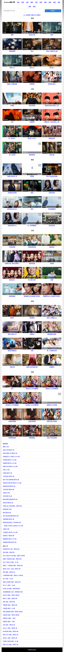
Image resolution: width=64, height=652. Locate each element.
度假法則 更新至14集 (8, 502)
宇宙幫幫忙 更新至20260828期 (10, 532)
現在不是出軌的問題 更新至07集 (10, 516)
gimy (24, 15)
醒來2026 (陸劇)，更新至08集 (10, 598)
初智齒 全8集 (6, 529)
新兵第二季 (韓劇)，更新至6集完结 (11, 588)
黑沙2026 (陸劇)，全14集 (9, 585)
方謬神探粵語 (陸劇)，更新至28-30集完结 (13, 575)
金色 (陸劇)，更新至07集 (9, 624)
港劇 (45, 2)
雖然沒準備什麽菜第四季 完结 (10, 499)
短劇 (54, 2)
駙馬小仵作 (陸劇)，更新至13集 (10, 644)
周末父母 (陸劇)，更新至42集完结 (11, 595)
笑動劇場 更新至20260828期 (9, 463)
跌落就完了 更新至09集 (8, 535)
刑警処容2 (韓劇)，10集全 (9, 618)
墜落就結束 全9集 (7, 509)
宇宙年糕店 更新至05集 (8, 476)
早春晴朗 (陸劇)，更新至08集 (10, 605)
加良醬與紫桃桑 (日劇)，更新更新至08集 (13, 592)
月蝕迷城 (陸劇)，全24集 (9, 608)
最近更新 (28, 15)
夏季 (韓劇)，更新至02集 (9, 572)
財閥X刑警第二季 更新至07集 (10, 453)
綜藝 (29, 6)
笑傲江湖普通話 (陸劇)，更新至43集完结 (13, 611)
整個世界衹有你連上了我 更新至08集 (12, 522)
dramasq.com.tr (32, 649)
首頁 (18, 2)
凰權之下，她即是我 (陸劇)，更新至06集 (13, 565)
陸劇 (22, 2)
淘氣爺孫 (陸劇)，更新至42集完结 (11, 615)
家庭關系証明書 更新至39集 (9, 542)
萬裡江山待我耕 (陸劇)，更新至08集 (11, 582)
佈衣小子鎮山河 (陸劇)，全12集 (10, 562)
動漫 (34, 6)
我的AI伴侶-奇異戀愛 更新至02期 (11, 479)
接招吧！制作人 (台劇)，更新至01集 (11, 568)
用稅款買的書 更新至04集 (9, 486)
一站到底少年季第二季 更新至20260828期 (13, 525)
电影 (59, 2)
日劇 (36, 2)
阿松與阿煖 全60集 (7, 496)
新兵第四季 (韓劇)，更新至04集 (10, 631)
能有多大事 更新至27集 (8, 450)
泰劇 (41, 2)
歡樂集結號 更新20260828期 (9, 539)
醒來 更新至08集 (7, 512)
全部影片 (38, 15)
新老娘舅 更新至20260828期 (9, 460)
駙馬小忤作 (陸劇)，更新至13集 (10, 634)
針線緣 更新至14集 (7, 473)
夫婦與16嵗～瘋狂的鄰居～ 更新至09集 (12, 506)
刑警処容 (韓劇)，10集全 (9, 621)
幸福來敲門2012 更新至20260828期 (11, 456)
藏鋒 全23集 (6, 446)
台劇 (27, 2)
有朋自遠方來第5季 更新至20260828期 (12, 483)
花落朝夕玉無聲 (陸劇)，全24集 (10, 641)
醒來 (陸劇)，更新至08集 (9, 601)
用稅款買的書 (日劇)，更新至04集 (11, 549)
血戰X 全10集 (6, 469)
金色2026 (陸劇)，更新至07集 (10, 628)
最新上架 (33, 15)
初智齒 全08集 (6, 492)
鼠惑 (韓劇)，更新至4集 (8, 552)
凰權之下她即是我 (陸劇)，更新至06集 (12, 559)
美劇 (50, 2)
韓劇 (32, 2)
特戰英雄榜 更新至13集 (8, 519)
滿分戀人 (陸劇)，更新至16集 (10, 638)
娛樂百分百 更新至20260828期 (10, 466)
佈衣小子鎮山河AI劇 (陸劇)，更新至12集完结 (14, 555)
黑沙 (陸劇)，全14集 (8, 578)
